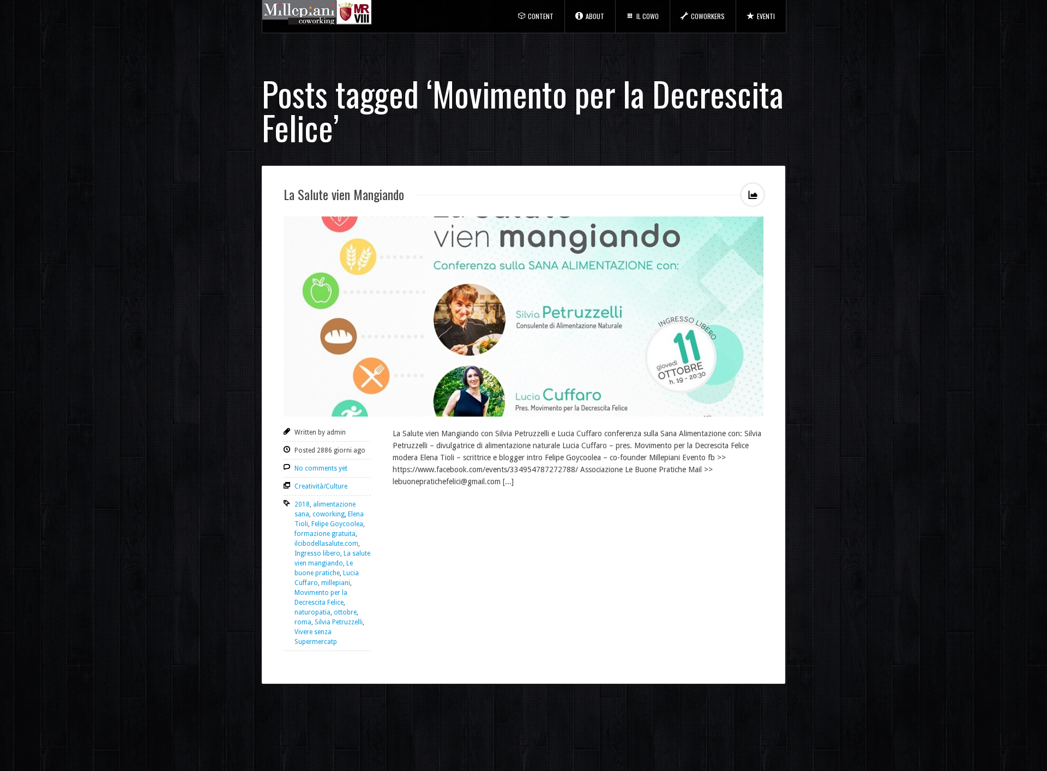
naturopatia (312, 612)
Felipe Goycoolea (337, 524)
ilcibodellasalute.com (326, 543)
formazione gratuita (325, 534)
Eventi (766, 16)
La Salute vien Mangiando (344, 194)
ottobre (345, 612)
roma (302, 622)
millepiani (335, 583)
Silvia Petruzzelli (339, 622)
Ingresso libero (317, 553)
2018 (302, 504)
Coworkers (708, 16)
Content (540, 16)
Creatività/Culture (320, 486)
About (595, 16)
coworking (328, 514)
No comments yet (320, 468)
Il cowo (647, 16)
